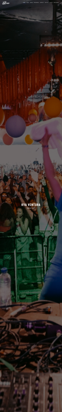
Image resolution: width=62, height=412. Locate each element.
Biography (36, 2)
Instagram (56, 2)
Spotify (46, 2)
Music (28, 2)
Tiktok (51, 2)
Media (31, 2)
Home (24, 2)
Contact (42, 2)
